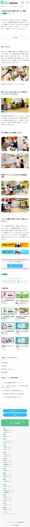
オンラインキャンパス (9, 513)
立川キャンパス (7, 456)
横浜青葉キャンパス (8, 464)
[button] (22, 2)
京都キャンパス (7, 486)
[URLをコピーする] (25, 281)
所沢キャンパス (7, 442)
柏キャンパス (7, 449)
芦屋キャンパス (7, 496)
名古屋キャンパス (8, 481)
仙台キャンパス (7, 436)
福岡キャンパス (7, 509)
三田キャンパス (7, 498)
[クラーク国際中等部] (9, 2)
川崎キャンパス (7, 466)
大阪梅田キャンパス (8, 492)
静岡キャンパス (7, 475)
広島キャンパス (7, 505)
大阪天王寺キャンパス (9, 490)
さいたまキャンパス (8, 441)
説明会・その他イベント (9, 369)
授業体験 (5, 362)
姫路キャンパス (7, 500)
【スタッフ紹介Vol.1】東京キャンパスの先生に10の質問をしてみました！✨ (15, 386)
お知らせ (4, 13)
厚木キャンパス (7, 462)
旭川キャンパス (7, 432)
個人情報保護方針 (20, 522)
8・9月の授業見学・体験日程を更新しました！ (13, 390)
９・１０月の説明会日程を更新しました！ (12, 397)
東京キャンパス (7, 454)
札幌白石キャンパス (8, 430)
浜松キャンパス (7, 476)
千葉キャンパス (7, 447)
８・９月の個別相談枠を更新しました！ (11, 382)
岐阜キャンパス (7, 470)
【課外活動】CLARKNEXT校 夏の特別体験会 (13, 393)
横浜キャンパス (7, 460)
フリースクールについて (11, 522)
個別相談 (5, 372)
